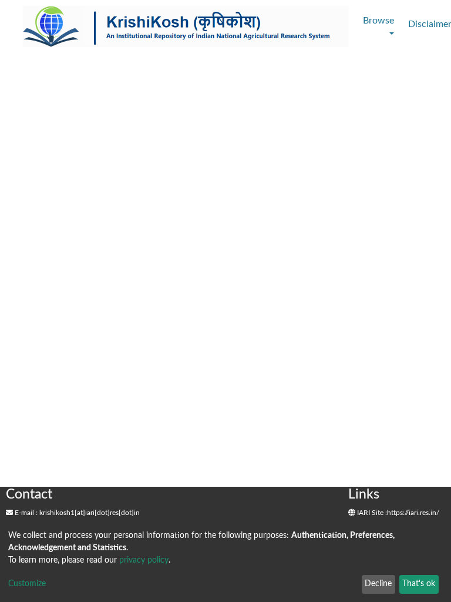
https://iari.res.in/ (413, 512)
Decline (378, 584)
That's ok (418, 584)
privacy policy (144, 560)
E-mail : (25, 512)
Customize (27, 584)
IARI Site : (371, 512)
